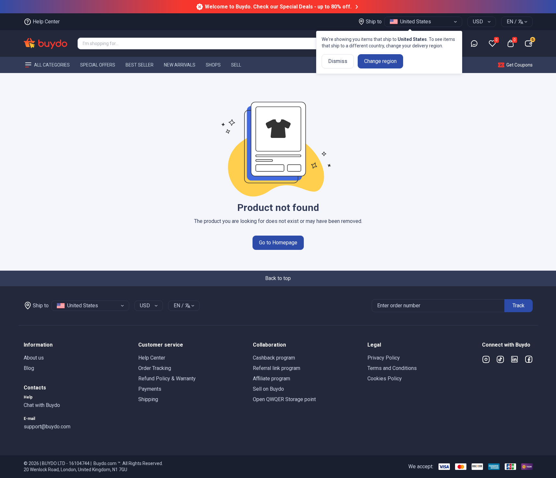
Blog (29, 368)
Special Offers (97, 64)
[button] (76, 345)
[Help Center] (474, 43)
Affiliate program (271, 378)
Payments (149, 389)
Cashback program (274, 358)
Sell (236, 64)
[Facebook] (529, 359)
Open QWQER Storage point (284, 399)
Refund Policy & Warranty (167, 378)
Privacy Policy (383, 358)
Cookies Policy (384, 378)
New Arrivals (179, 64)
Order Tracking (154, 368)
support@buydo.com (47, 426)
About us (34, 358)
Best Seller (140, 64)
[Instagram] (486, 359)
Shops (213, 64)
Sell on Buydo (268, 389)
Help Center (151, 358)
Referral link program (276, 368)
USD (478, 21)
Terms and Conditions (392, 368)
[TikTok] (500, 359)
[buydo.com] (45, 43)
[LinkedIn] (514, 359)
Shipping (148, 399)
